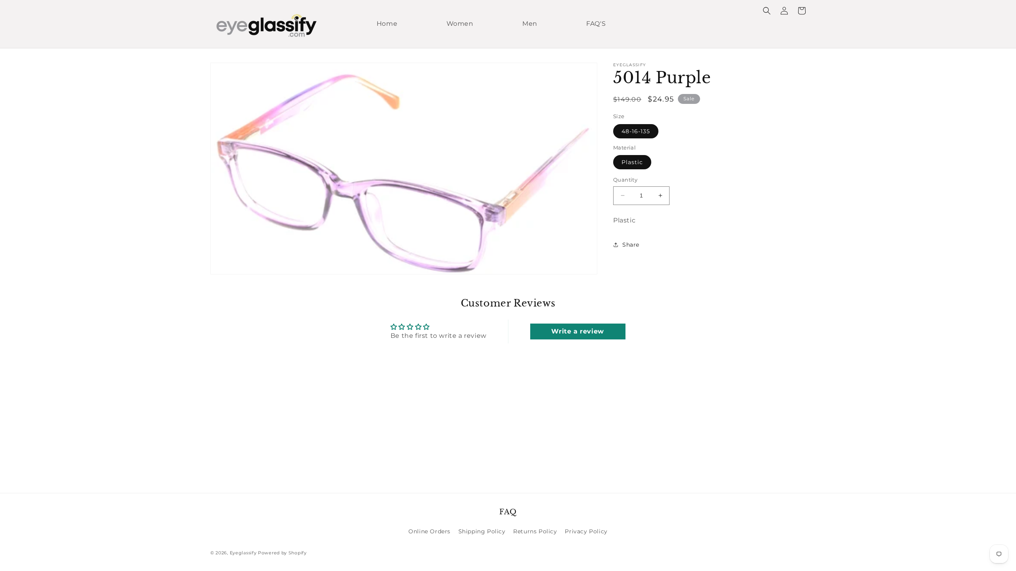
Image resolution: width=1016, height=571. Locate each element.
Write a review (577, 331)
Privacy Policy (586, 531)
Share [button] (630, 244)
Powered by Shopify (282, 553)
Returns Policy (535, 531)
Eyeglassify (243, 553)
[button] (766, 10)
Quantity (625, 179)
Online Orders (429, 531)
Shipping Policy (482, 531)
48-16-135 (636, 131)
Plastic (632, 162)
